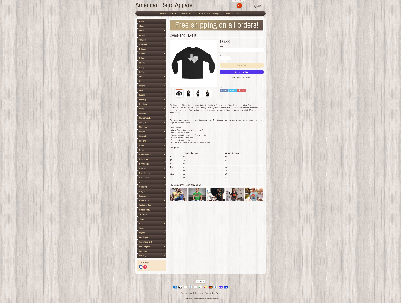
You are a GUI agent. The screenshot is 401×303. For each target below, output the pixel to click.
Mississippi (152, 132)
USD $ (199, 281)
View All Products (196, 293)
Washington (152, 238)
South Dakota (152, 210)
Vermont (152, 228)
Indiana (152, 86)
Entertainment (167, 14)
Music (202, 14)
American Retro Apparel (164, 4)
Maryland (152, 114)
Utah (152, 224)
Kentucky (152, 100)
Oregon (152, 192)
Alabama (152, 26)
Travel (238, 14)
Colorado (152, 49)
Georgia (152, 68)
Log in (234, 1)
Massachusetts (152, 118)
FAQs (218, 293)
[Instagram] (145, 267)
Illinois (152, 81)
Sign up (241, 1)
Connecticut (152, 54)
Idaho (152, 77)
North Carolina (152, 173)
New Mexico (152, 164)
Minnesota (152, 127)
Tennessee (152, 215)
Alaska (152, 31)
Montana (152, 141)
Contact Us (209, 293)
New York (152, 169)
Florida (152, 63)
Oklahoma (152, 187)
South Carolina (152, 205)
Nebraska (152, 146)
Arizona (152, 35)
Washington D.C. (152, 242)
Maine (152, 109)
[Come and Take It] (179, 93)
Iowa (152, 91)
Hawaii (152, 72)
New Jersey (152, 160)
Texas (152, 219)
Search (184, 293)
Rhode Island (152, 201)
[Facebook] (141, 267)
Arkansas (152, 40)
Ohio (152, 182)
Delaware (152, 58)
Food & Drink (181, 14)
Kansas (152, 95)
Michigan (152, 123)
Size (221, 47)
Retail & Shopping (215, 14)
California (152, 45)
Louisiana (152, 104)
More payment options (242, 77)
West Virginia (152, 247)
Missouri (152, 137)
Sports (229, 14)
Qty (221, 55)
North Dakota (152, 178)
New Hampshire (152, 155)
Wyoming (152, 256)
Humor (193, 14)
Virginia (152, 233)
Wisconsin (152, 251)
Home (141, 21)
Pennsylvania (152, 196)
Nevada (152, 150)
